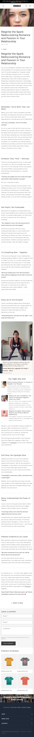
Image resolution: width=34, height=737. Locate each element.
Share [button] (5, 49)
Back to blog (18, 603)
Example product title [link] (6, 671)
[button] (3, 6)
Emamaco (14, 442)
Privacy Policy (23, 731)
